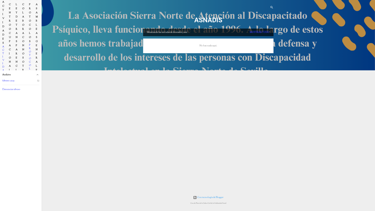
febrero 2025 (8, 80)
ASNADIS (208, 20)
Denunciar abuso (11, 89)
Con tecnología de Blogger (210, 197)
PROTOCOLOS (30, 60)
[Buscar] (271, 8)
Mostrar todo (259, 32)
